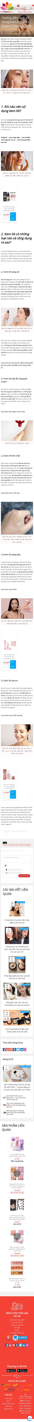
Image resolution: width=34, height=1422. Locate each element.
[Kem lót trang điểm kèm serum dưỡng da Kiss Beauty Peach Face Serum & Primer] (9, 774)
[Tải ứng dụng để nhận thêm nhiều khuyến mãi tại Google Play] (22, 1371)
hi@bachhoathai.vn (26, 1403)
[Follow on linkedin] (21, 1051)
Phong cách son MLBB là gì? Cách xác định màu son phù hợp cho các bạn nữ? (17, 949)
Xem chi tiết (17, 1224)
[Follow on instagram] (24, 1051)
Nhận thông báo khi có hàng (17, 1192)
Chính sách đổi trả (17, 1322)
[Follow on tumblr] (14, 1051)
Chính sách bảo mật (17, 1325)
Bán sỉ (8, 1401)
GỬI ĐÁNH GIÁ (24, 876)
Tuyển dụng (8, 1398)
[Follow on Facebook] (4, 1051)
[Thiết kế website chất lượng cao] (16, 1375)
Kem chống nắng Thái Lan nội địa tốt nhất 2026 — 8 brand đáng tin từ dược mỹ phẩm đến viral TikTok (17, 1087)
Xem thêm (12, 216)
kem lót (12, 261)
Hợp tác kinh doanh (8, 1404)
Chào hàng (8, 1406)
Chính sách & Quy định (17, 1320)
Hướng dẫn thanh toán (17, 1333)
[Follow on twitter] (18, 1051)
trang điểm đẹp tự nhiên (16, 845)
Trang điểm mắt (19, 958)
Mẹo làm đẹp (20, 902)
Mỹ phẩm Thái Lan (25, 1067)
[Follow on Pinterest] (11, 1051)
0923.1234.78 (27, 12)
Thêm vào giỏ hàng (17, 1161)
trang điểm (27, 845)
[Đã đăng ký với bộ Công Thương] (21, 1338)
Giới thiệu (17, 1328)
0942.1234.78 (25, 1413)
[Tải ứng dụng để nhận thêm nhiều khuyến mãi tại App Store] (11, 1371)
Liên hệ (17, 1330)
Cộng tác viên (8, 1409)
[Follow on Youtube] (8, 1051)
